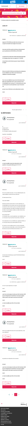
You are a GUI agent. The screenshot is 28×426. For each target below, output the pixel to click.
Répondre (14, 103)
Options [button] (26, 20)
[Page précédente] (9, 394)
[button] (4, 99)
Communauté (4, 6)
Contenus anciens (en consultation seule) (10, 20)
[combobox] (14, 13)
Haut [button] (2, 404)
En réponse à (17, 153)
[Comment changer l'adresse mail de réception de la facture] (26, 109)
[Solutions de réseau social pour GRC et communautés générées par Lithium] (24, 404)
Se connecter (21, 6)
